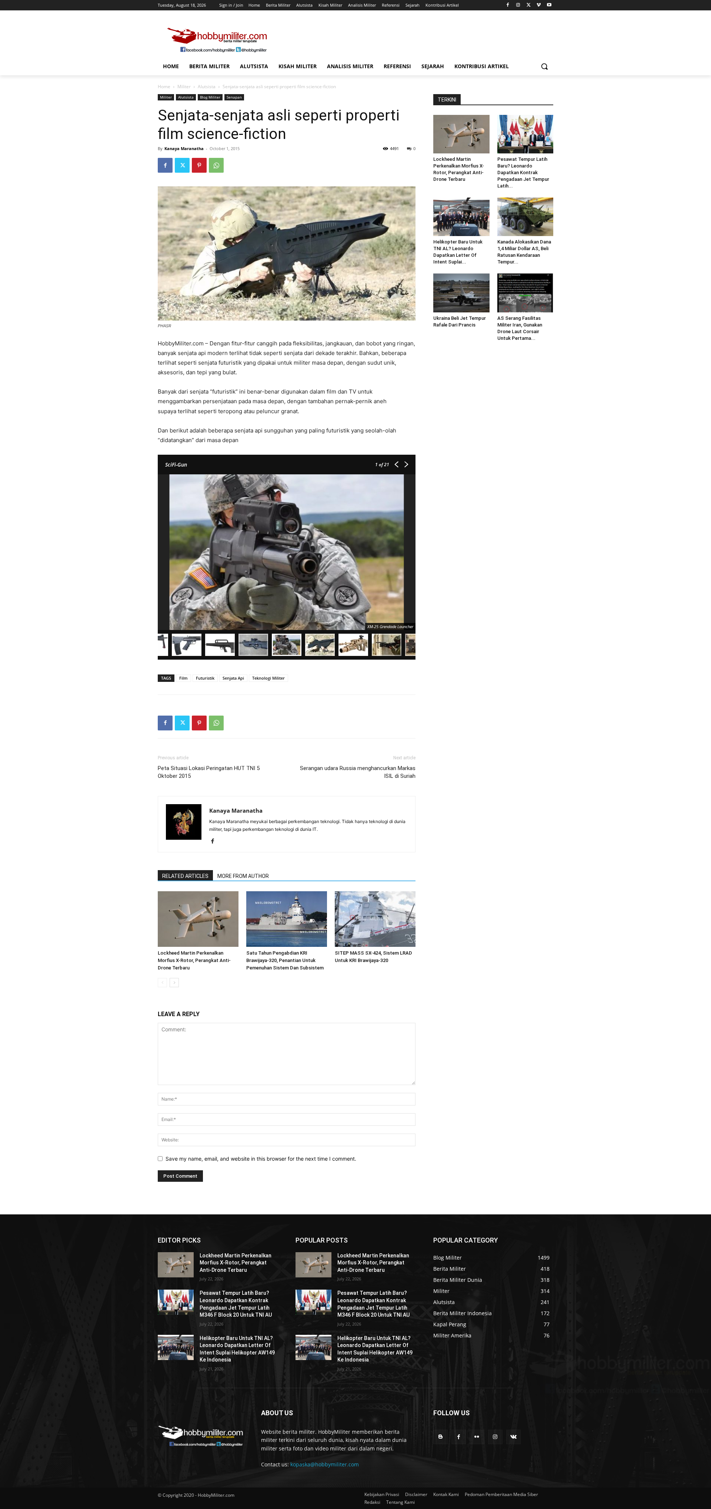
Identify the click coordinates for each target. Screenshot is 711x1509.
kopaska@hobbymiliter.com (324, 1464)
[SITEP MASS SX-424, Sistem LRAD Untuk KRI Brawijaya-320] (375, 919)
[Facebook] (508, 5)
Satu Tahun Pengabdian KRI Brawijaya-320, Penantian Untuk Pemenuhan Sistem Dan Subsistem (285, 960)
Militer (184, 86)
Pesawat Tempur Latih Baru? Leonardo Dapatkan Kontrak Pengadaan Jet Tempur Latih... (523, 172)
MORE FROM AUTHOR (243, 876)
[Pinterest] (199, 165)
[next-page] (174, 982)
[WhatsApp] (216, 165)
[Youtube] (549, 5)
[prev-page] (162, 982)
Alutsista (207, 86)
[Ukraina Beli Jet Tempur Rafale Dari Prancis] (461, 292)
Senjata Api (233, 678)
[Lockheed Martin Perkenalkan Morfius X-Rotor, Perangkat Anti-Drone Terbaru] (198, 919)
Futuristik (205, 678)
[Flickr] (477, 1437)
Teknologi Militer (268, 678)
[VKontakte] (513, 1437)
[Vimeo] (538, 5)
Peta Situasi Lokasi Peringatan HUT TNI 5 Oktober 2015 (209, 772)
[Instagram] (518, 5)
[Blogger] (440, 1437)
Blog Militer (210, 97)
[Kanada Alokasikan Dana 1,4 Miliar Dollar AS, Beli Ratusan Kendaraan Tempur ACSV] (525, 217)
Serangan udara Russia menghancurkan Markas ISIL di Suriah (357, 772)
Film (183, 678)
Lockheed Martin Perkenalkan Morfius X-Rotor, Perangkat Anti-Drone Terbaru (194, 960)
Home (164, 86)
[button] (544, 66)
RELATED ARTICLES (185, 876)
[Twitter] (528, 5)
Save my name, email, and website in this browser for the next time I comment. (261, 1158)
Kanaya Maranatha (184, 148)
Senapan (234, 97)
